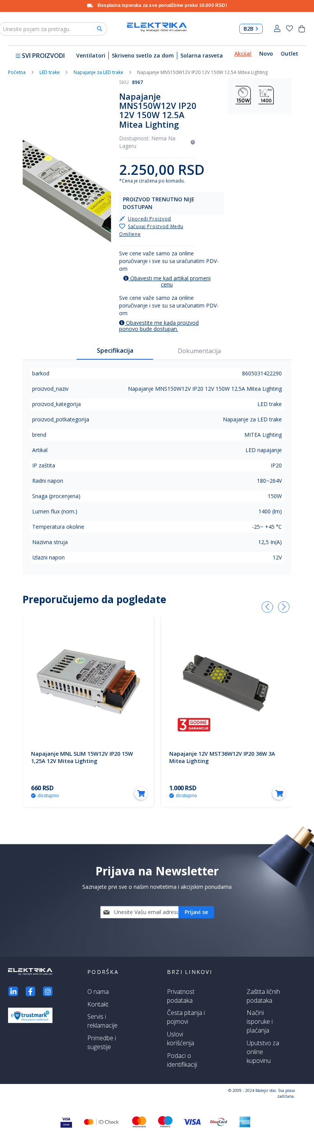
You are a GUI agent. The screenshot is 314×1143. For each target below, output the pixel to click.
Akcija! (243, 53)
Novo (266, 53)
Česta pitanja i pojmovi (186, 1017)
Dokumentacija (199, 351)
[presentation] (267, 607)
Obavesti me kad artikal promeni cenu (170, 281)
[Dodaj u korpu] (141, 793)
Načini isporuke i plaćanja (260, 1021)
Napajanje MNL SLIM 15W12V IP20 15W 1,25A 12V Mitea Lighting (82, 757)
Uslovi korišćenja (180, 1038)
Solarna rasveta (201, 55)
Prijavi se (277, 28)
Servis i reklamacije (102, 1021)
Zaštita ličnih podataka (263, 996)
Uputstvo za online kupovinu (263, 1052)
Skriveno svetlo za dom (143, 55)
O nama (98, 991)
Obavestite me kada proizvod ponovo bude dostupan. (159, 325)
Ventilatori (90, 55)
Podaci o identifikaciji (182, 1060)
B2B (248, 28)
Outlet (289, 53)
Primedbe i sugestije (101, 1042)
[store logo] (157, 27)
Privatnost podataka (181, 996)
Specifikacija (115, 350)
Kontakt (97, 1004)
